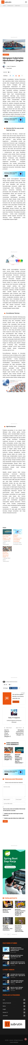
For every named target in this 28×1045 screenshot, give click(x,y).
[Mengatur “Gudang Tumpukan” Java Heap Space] (8, 920)
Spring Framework (7, 1003)
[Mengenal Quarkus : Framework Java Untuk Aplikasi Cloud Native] (17, 531)
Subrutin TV (5, 1012)
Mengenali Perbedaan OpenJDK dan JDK (16, 956)
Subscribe (16, 701)
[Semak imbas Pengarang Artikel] (14, 712)
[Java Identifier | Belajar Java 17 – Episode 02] (6, 982)
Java (4, 999)
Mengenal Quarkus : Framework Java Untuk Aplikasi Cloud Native (17, 538)
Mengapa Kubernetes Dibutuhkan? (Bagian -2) (20, 732)
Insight (4, 1009)
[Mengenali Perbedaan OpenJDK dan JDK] (6, 957)
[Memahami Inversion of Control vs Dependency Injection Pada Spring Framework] (20, 920)
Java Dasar (5, 1015)
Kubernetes (5, 54)
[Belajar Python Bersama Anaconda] (8, 904)
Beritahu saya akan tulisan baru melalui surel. (14, 818)
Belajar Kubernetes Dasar (11, 681)
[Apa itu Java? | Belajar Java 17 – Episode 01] (6, 989)
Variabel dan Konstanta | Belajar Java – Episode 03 (17, 962)
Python (4, 1006)
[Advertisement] (14, 22)
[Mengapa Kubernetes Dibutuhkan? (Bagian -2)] (7, 548)
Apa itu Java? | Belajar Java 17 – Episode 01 (16, 988)
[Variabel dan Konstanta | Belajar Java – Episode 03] (6, 963)
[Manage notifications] (25, 1039)
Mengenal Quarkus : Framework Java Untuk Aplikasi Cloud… (16, 949)
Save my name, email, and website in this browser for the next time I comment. (14, 809)
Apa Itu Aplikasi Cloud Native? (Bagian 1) (7, 733)
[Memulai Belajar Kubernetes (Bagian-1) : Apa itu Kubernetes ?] (7, 531)
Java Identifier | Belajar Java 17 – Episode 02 (17, 981)
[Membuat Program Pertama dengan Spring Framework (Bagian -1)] (20, 904)
